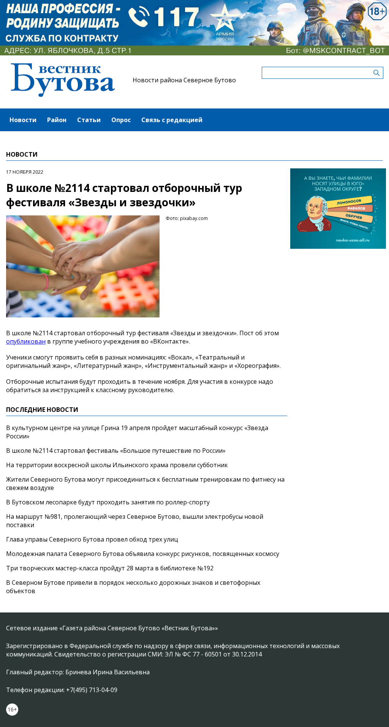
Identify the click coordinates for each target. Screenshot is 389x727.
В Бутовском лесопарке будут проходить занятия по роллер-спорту (108, 502)
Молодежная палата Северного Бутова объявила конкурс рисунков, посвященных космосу (142, 554)
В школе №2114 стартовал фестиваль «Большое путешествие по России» (116, 450)
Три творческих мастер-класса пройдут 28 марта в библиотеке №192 (109, 568)
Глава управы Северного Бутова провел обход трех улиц (92, 539)
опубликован (26, 341)
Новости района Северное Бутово (184, 80)
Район (56, 120)
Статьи (89, 120)
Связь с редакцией (171, 120)
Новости (22, 120)
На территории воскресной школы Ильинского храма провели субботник (117, 465)
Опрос (121, 120)
